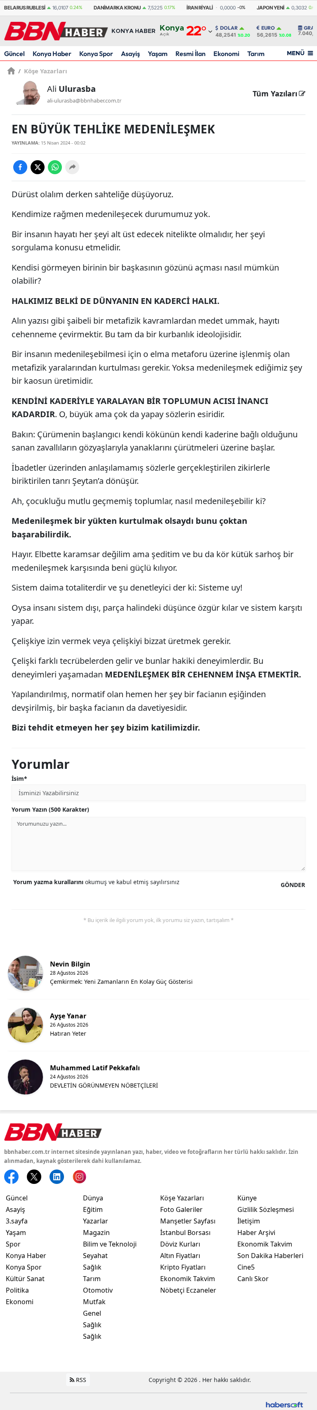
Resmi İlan (190, 53)
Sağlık (92, 1267)
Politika (17, 1290)
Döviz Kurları (180, 1244)
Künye (247, 1197)
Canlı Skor (253, 1278)
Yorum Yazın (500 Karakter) (50, 809)
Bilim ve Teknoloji (110, 1244)
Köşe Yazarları (42, 71)
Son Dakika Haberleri (270, 1255)
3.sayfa (17, 1221)
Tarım (256, 53)
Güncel (14, 53)
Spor (13, 1244)
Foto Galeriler (181, 1209)
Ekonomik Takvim (187, 1278)
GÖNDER (293, 885)
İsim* (19, 778)
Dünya (93, 1197)
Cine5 (246, 1267)
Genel (92, 1313)
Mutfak (94, 1301)
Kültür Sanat (25, 1278)
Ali (71, 88)
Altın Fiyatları (180, 1255)
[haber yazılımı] (284, 1404)
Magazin (96, 1232)
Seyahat (95, 1255)
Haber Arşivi (256, 1232)
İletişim (248, 1221)
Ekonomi (226, 53)
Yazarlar (95, 1221)
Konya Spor (96, 53)
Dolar (229, 28)
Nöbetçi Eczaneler (188, 1290)
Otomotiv (98, 1290)
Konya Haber (52, 53)
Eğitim (93, 1209)
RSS (80, 1380)
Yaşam (158, 53)
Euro (268, 28)
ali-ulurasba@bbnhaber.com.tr (84, 100)
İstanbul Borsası (185, 1232)
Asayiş (130, 53)
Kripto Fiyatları (183, 1267)
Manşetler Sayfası (187, 1221)
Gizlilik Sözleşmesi (265, 1209)
